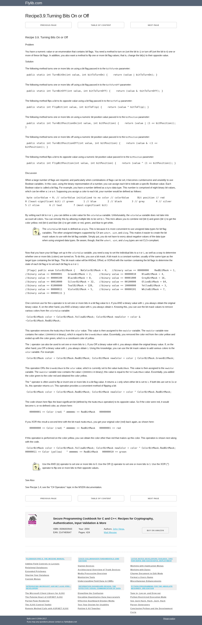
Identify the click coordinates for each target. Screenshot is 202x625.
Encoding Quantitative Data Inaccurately (99, 597)
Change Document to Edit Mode (146, 573)
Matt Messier (110, 532)
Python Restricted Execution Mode (148, 597)
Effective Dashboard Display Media (96, 601)
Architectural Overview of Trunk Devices (99, 570)
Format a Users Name (141, 577)
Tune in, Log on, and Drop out (145, 593)
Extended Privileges (35, 571)
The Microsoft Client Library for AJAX (45, 593)
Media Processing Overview (92, 573)
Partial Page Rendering (37, 601)
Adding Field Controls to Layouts (42, 564)
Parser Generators (140, 605)
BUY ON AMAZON (155, 530)
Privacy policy (169, 619)
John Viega (118, 529)
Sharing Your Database (37, 575)
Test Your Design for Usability (93, 605)
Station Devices (86, 566)
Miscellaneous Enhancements (145, 581)
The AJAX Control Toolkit (38, 605)
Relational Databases (36, 568)
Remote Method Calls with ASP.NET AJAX (46, 608)
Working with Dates (140, 570)
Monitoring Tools (86, 577)
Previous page (48, 25)
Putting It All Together (89, 608)
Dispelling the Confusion (90, 593)
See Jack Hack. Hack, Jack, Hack (148, 601)
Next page (153, 25)
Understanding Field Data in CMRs (96, 581)
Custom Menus (33, 579)
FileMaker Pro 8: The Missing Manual (45, 559)
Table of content (101, 25)
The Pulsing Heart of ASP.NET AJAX (44, 597)
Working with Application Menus (147, 566)
